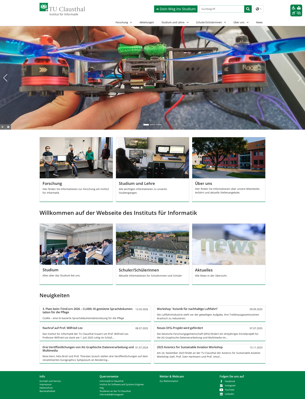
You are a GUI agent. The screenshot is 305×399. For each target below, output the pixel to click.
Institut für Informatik (63, 14)
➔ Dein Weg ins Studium (176, 9)
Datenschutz (46, 387)
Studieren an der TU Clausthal (115, 391)
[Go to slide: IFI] (146, 125)
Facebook (230, 381)
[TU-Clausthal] (62, 7)
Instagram (230, 385)
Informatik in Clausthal (111, 381)
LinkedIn (229, 393)
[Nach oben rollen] (297, 391)
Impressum (46, 384)
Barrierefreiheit (47, 391)
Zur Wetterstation (169, 381)
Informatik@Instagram (112, 394)
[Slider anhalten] (8, 127)
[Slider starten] (2, 127)
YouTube (229, 389)
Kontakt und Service (50, 381)
